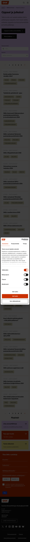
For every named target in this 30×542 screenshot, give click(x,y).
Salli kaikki (15, 296)
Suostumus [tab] (5, 243)
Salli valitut (15, 291)
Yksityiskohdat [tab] (15, 243)
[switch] (26, 275)
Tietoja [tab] (25, 243)
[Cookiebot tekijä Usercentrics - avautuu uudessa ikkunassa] (21, 240)
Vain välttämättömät (15, 301)
